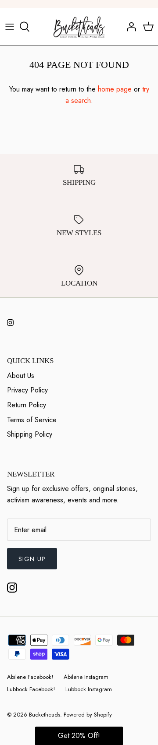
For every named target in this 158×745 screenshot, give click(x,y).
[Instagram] (10, 322)
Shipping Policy (29, 434)
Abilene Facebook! (30, 677)
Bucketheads (44, 714)
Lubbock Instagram (88, 689)
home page (115, 89)
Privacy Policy (27, 390)
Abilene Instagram (86, 677)
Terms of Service (32, 420)
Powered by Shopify (88, 714)
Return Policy (26, 405)
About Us (20, 376)
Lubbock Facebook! (31, 689)
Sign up (32, 558)
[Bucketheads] (79, 26)
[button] (79, 736)
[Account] (129, 26)
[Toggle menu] (9, 26)
